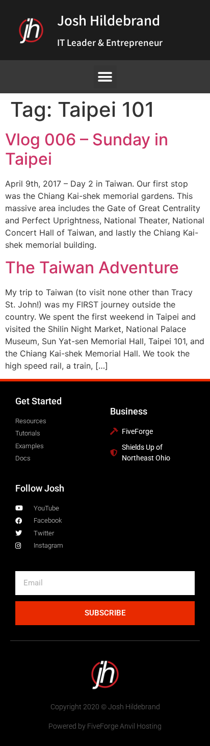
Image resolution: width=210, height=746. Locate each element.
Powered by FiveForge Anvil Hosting (105, 726)
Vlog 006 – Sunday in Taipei (86, 149)
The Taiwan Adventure (92, 267)
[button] (105, 76)
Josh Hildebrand (108, 20)
